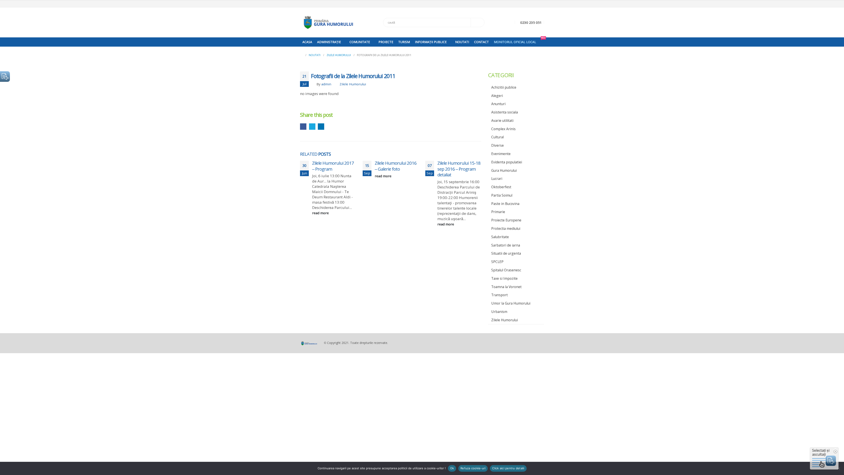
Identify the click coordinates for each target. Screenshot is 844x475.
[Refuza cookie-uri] (838, 468)
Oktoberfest (501, 187)
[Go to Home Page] (301, 55)
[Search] (477, 22)
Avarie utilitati (502, 120)
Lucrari (496, 178)
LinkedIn (321, 126)
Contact (481, 42)
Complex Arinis (503, 128)
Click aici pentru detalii (508, 468)
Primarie (498, 211)
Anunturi (498, 103)
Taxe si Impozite (504, 278)
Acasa (307, 42)
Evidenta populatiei (506, 162)
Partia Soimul (501, 195)
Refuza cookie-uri (473, 468)
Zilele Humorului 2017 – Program (333, 166)
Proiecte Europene (506, 220)
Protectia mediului (505, 228)
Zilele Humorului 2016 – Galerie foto (396, 166)
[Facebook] (541, 4)
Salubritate (500, 236)
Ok (452, 468)
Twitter (312, 126)
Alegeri (497, 95)
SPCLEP (497, 261)
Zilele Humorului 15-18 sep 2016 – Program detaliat (458, 169)
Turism (404, 42)
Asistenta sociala (504, 112)
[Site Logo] (327, 22)
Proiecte (385, 42)
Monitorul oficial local (515, 42)
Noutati (462, 42)
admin (326, 84)
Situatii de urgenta (506, 253)
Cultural (497, 137)
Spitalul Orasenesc (506, 270)
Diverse (497, 145)
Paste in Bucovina (505, 203)
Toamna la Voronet (506, 286)
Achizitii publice (503, 87)
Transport (499, 294)
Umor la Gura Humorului (510, 303)
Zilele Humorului (353, 84)
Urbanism (499, 311)
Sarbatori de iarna (505, 245)
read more (321, 213)
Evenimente (501, 153)
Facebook (303, 126)
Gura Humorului (504, 170)
